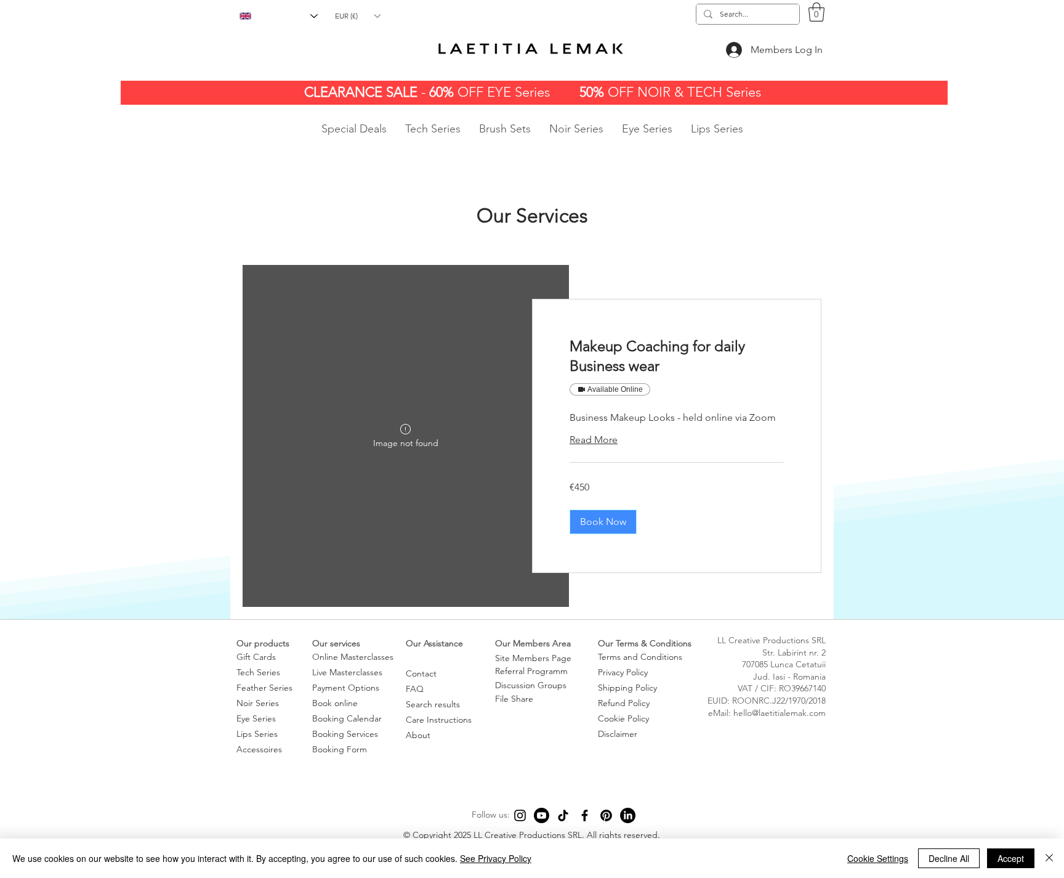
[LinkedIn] (627, 815)
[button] (357, 16)
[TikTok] (563, 815)
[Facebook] (584, 815)
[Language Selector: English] (278, 16)
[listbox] (357, 16)
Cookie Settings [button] (877, 858)
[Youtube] (541, 815)
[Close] (1049, 858)
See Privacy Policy (495, 858)
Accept (1010, 858)
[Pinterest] (606, 815)
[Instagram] (520, 815)
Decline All (949, 858)
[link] (677, 356)
